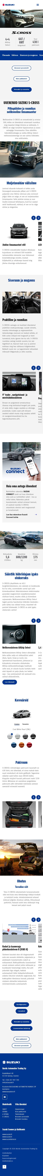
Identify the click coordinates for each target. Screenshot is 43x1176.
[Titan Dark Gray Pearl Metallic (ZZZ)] (25, 736)
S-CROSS (5, 1117)
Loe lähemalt (9, 682)
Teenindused (19, 1114)
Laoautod (21, 1011)
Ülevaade (6, 55)
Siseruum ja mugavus (29, 55)
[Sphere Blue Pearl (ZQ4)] (13, 745)
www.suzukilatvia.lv (9, 1139)
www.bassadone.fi (8, 1092)
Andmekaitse (7, 1153)
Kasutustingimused (9, 1158)
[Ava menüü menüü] (38, 4)
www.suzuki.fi (7, 1134)
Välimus (15, 55)
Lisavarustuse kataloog (21, 1028)
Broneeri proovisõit (21, 68)
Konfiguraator (22, 1004)
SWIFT (4, 1109)
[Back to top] (4, 1167)
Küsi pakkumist (21, 79)
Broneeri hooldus (21, 1119)
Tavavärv (25, 724)
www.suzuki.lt (7, 1137)
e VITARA (5, 1114)
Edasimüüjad (19, 1109)
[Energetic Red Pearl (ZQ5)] (29, 745)
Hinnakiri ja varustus (21, 89)
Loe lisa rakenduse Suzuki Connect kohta (16, 515)
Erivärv (16, 724)
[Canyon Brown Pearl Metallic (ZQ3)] (21, 745)
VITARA (4, 1112)
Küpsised (5, 1156)
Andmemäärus (7, 1161)
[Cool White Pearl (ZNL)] (10, 736)
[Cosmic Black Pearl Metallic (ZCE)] (33, 736)
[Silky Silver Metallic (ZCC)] (17, 736)
